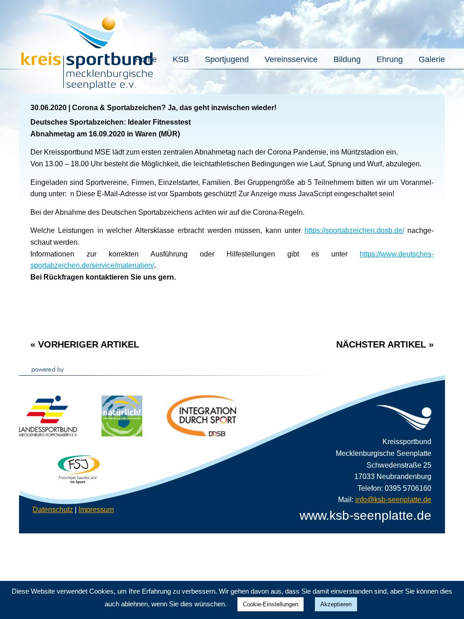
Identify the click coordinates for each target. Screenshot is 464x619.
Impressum (96, 509)
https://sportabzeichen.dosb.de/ (354, 230)
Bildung (347, 59)
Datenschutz (53, 509)
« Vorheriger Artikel (84, 344)
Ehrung (390, 59)
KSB (181, 59)
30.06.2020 (48, 107)
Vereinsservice (291, 59)
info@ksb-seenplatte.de (393, 499)
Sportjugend (227, 59)
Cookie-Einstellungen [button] (270, 604)
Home (146, 59)
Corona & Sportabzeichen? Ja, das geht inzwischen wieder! (174, 107)
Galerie (432, 59)
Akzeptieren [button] (336, 604)
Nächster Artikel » (385, 344)
